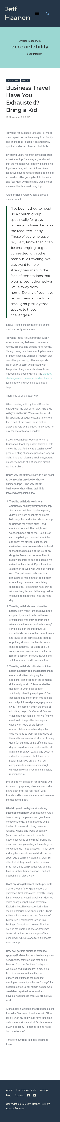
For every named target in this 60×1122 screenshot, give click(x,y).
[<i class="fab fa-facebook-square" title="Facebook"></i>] (28, 1095)
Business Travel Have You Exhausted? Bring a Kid (28, 98)
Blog (8, 1095)
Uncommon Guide (26, 1090)
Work (25, 80)
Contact (19, 1095)
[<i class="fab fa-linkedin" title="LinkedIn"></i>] (34, 1095)
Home (21, 53)
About (9, 1090)
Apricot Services (15, 1108)
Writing (44, 1090)
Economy (13, 80)
